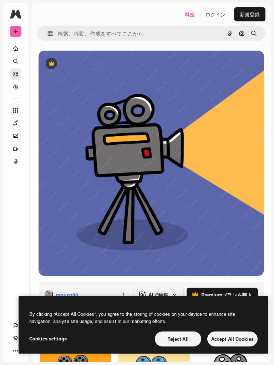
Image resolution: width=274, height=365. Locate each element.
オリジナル (87, 64)
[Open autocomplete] (47, 33)
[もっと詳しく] (15, 87)
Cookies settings (48, 338)
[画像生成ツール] (15, 136)
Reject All (178, 338)
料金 (190, 14)
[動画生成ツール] (15, 148)
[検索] (15, 61)
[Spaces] (15, 123)
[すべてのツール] (15, 110)
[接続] (15, 325)
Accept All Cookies (232, 338)
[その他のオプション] (123, 295)
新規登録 (250, 14)
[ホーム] (15, 48)
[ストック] (15, 74)
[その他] (15, 350)
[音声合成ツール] (15, 161)
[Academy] (15, 338)
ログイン (215, 14)
